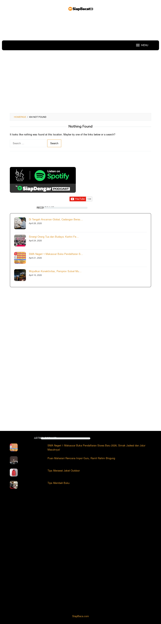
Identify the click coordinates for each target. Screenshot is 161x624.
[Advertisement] (81, 26)
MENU (144, 45)
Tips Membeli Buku (59, 483)
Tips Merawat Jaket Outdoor (64, 470)
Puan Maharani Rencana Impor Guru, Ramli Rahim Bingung (81, 458)
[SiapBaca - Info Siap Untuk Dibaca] (80, 8)
